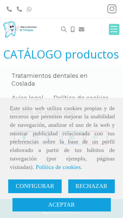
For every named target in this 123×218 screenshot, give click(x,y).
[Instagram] (111, 11)
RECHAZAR (91, 186)
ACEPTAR (61, 204)
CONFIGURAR (35, 186)
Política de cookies (58, 167)
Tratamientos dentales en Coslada (49, 79)
